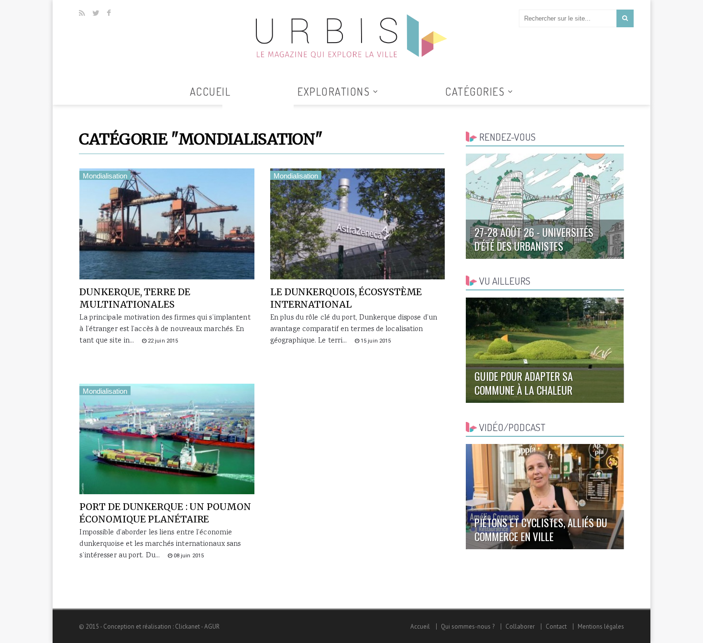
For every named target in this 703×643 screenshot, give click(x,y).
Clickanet (187, 626)
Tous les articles (258, 110)
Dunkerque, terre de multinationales (134, 298)
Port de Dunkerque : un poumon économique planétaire (165, 513)
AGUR (212, 626)
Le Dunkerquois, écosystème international (346, 298)
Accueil (210, 91)
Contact (556, 626)
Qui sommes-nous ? (467, 626)
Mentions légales (601, 626)
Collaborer (520, 626)
